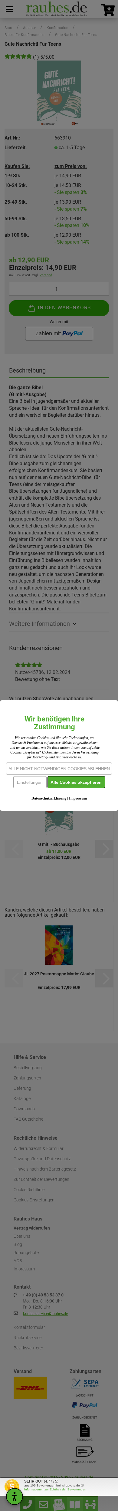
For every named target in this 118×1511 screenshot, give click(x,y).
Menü (9, 9)
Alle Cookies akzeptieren (76, 782)
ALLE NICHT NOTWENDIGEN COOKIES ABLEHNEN (59, 768)
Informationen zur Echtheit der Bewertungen (55, 1489)
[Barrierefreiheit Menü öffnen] (14, 1496)
